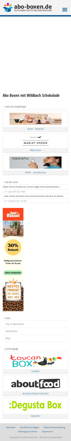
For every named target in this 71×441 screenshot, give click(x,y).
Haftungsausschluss (27, 431)
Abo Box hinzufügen (29, 427)
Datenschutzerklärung (54, 427)
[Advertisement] (35, 54)
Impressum (47, 431)
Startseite (10, 427)
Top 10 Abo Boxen (15, 324)
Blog (8, 338)
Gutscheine (11, 331)
